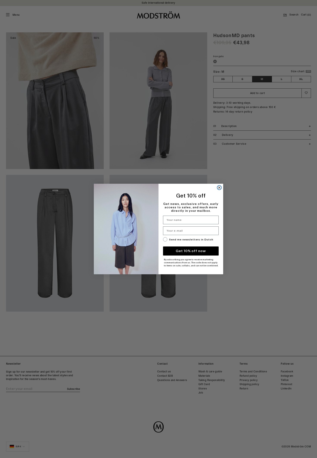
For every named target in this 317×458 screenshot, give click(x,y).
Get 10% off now (191, 251)
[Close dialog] (219, 187)
